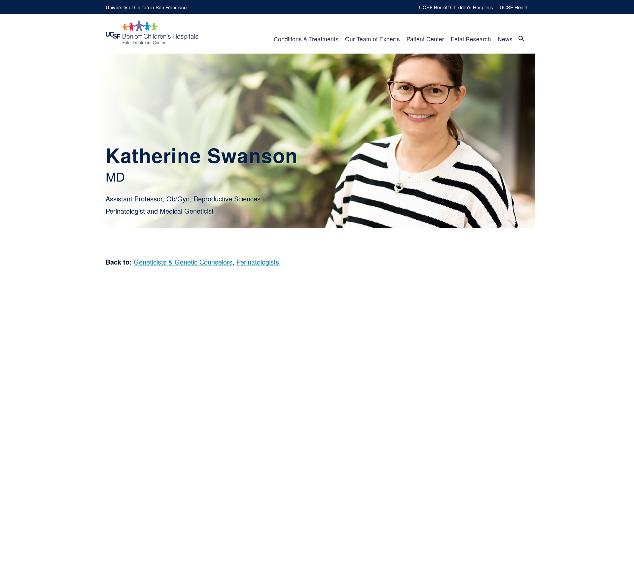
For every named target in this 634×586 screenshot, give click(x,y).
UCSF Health (514, 7)
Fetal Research (471, 39)
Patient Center (425, 39)
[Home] (152, 32)
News (505, 39)
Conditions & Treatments (306, 39)
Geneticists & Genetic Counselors (183, 262)
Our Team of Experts (372, 39)
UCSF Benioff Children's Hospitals (456, 7)
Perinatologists (257, 262)
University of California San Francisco (146, 7)
